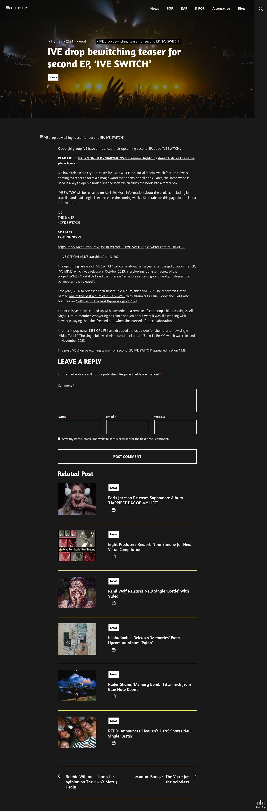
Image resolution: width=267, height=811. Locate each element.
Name (63, 417)
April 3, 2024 (111, 257)
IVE (85, 148)
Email (111, 417)
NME (182, 350)
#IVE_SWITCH (134, 247)
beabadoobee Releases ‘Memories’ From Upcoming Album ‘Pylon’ (144, 640)
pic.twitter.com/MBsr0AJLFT (164, 247)
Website (160, 417)
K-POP (200, 8)
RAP (184, 8)
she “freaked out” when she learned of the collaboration (131, 321)
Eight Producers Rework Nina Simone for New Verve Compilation (149, 547)
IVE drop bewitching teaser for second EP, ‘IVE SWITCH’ (112, 350)
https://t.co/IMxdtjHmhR (76, 247)
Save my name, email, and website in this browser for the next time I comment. (115, 439)
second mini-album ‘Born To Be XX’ (139, 335)
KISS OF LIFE (98, 330)
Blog (241, 8)
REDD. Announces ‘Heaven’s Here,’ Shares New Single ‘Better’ (150, 733)
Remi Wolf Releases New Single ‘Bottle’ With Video (148, 593)
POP (170, 8)
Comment (66, 385)
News (154, 8)
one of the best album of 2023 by (97, 296)
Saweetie (118, 311)
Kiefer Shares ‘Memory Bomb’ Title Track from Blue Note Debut (149, 686)
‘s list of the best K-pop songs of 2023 (106, 301)
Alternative (221, 8)
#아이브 (106, 247)
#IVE (97, 247)
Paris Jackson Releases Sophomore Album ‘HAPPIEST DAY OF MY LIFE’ (145, 500)
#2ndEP (118, 247)
